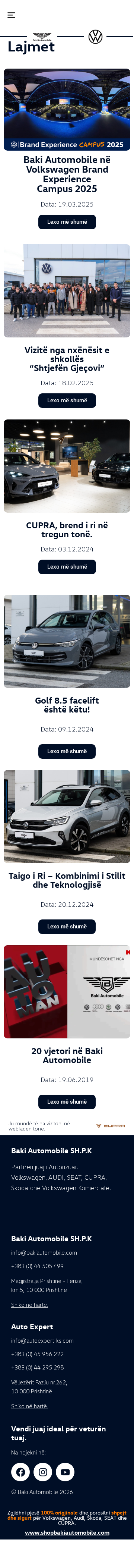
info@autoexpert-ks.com (42, 1340)
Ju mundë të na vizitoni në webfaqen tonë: (39, 1126)
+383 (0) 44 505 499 (37, 1266)
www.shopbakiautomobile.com (67, 1532)
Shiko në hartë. (29, 1304)
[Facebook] (20, 1472)
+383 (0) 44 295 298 (37, 1367)
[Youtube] (65, 1472)
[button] (6, 15)
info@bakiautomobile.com (44, 1252)
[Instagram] (43, 1472)
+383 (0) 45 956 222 (37, 1354)
